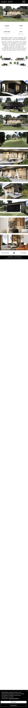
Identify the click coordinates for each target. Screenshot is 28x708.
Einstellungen (13, 705)
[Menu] (23, 1)
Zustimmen (13, 702)
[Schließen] (26, 692)
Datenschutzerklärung (14, 698)
